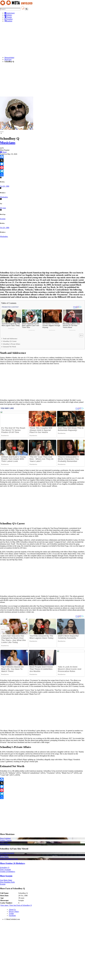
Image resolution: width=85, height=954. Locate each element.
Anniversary (10, 13)
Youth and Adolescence (10, 338)
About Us (12, 909)
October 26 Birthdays (7, 871)
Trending (9, 19)
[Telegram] (42, 171)
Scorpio (2, 219)
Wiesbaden (4, 197)
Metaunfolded (9, 57)
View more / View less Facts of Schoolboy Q (16, 905)
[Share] (42, 174)
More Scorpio (6, 876)
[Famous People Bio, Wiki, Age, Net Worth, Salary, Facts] (17, 5)
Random (9, 21)
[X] (42, 160)
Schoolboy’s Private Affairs (11, 344)
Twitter (11, 913)
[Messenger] (42, 164)
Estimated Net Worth (9, 347)
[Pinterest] (42, 167)
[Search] (26, 9)
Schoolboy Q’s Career (9, 341)
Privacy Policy (14, 911)
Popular (9, 17)
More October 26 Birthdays (12, 863)
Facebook (12, 915)
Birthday (9, 15)
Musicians (8, 59)
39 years (3, 208)
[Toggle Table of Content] (80, 335)
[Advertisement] (42, 39)
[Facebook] (42, 157)
